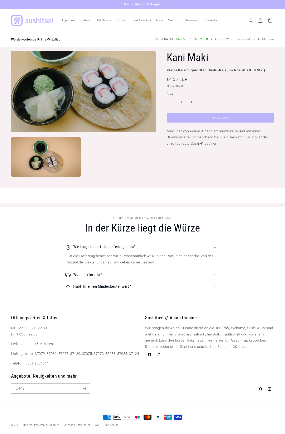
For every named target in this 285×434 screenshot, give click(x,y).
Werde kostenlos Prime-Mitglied (36, 39)
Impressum (112, 425)
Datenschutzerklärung (77, 425)
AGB (97, 425)
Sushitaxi (27, 425)
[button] (174, 20)
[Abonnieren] (85, 388)
